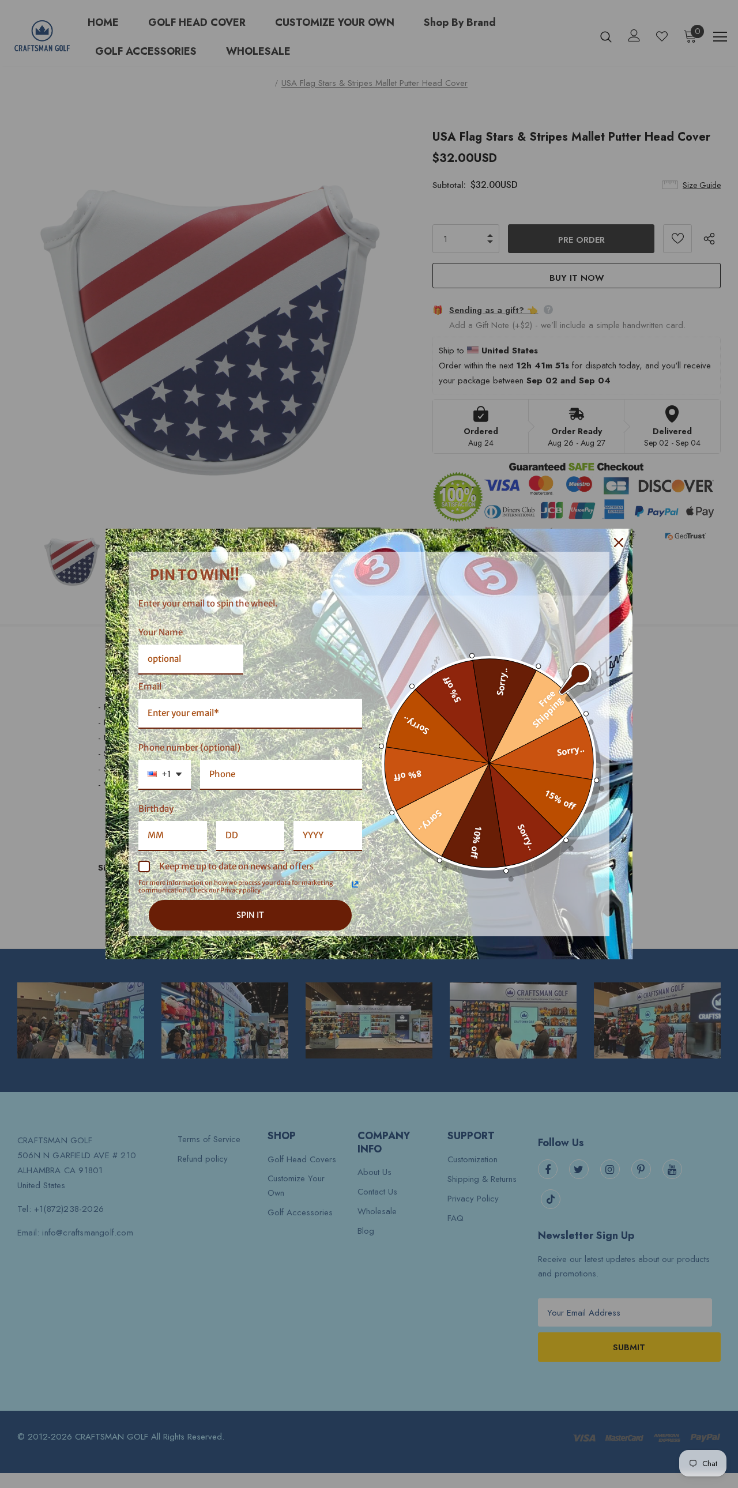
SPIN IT (250, 915)
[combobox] (164, 775)
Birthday (156, 808)
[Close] (618, 542)
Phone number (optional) (189, 747)
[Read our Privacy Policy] (355, 884)
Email (149, 686)
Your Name (160, 632)
